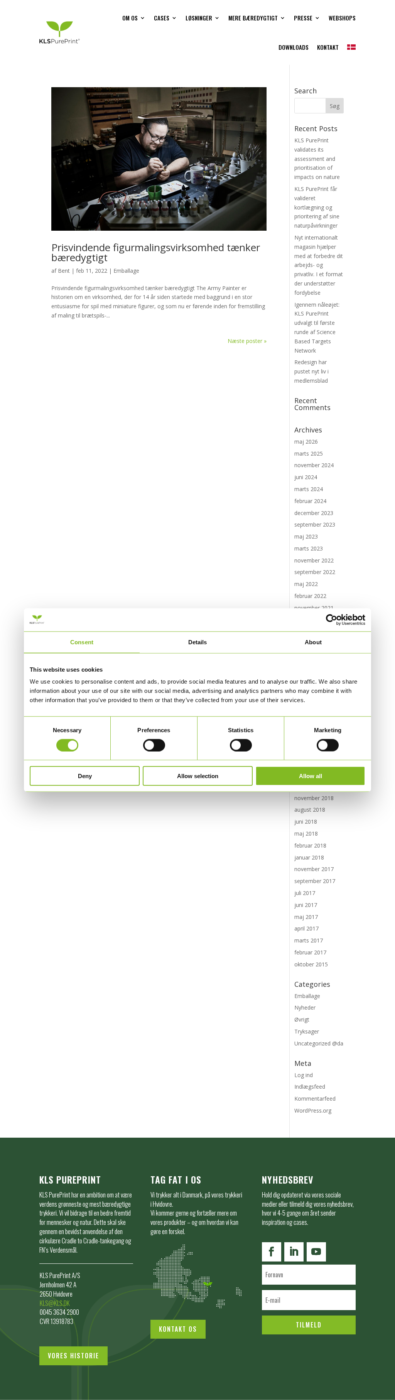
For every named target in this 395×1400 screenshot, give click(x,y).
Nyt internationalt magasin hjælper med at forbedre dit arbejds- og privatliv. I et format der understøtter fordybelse (318, 265)
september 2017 (314, 881)
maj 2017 (306, 916)
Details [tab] (197, 641)
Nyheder (305, 1007)
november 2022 (314, 560)
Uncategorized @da (318, 1043)
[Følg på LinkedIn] (294, 1252)
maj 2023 (306, 536)
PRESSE (303, 18)
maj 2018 (306, 833)
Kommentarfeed (315, 1098)
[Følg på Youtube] (316, 1252)
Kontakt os (178, 1329)
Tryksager (306, 1031)
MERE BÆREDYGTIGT (253, 18)
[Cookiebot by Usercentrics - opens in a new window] (331, 619)
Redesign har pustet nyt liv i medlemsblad (311, 371)
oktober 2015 (311, 964)
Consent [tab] (81, 641)
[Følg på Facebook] (271, 1252)
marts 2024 (308, 489)
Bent (64, 270)
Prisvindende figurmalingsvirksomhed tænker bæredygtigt (155, 252)
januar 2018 (309, 857)
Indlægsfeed (309, 1086)
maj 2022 (306, 584)
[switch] (154, 745)
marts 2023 (308, 548)
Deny (85, 776)
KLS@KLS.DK (55, 1303)
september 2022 (314, 572)
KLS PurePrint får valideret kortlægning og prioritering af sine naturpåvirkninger (316, 207)
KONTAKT (328, 47)
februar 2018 (310, 845)
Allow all (310, 776)
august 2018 (309, 809)
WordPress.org (312, 1110)
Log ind (303, 1075)
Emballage (126, 270)
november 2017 (314, 869)
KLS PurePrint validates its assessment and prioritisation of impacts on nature (317, 159)
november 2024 (314, 465)
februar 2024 (310, 501)
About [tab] (313, 641)
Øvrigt (301, 1019)
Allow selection (197, 776)
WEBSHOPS (342, 18)
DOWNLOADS (294, 47)
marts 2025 (308, 453)
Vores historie (73, 1355)
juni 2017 (305, 905)
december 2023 (313, 513)
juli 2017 (304, 893)
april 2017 (306, 928)
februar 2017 (310, 952)
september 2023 (314, 524)
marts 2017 (308, 940)
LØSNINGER (199, 18)
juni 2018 (305, 821)
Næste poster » (247, 341)
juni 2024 (305, 477)
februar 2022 (310, 596)
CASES (161, 18)
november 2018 (314, 798)
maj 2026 (306, 441)
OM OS (130, 18)
